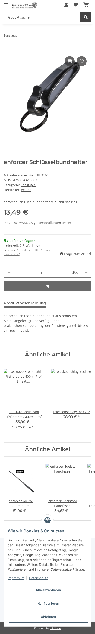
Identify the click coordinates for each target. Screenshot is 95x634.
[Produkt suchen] (85, 17)
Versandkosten (50, 222)
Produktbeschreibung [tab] (25, 303)
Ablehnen (48, 617)
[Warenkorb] (86, 5)
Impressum (16, 578)
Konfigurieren (48, 603)
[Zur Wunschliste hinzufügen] (76, 5)
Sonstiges (28, 185)
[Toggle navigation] (6, 3)
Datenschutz (38, 578)
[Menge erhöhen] (86, 272)
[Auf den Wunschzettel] (82, 61)
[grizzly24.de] (24, 5)
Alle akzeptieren (48, 590)
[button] (66, 5)
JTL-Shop (55, 628)
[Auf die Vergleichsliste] (70, 61)
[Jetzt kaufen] (7, 50)
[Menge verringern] (9, 272)
